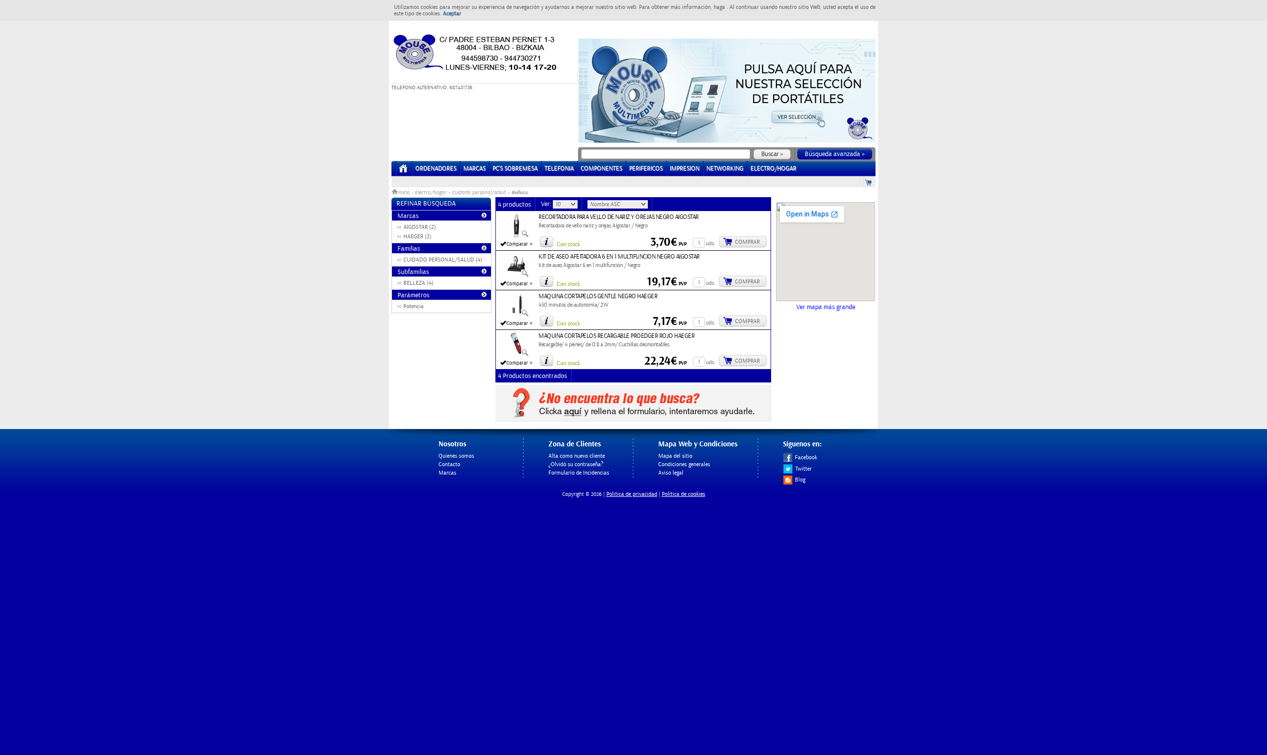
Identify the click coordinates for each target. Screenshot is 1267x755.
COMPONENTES (601, 168)
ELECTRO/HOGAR (773, 168)
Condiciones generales (684, 464)
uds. (711, 243)
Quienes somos (456, 456)
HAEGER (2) (417, 236)
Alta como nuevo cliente (576, 456)
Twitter (803, 469)
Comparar (517, 244)
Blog (800, 480)
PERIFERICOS (646, 168)
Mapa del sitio (675, 456)
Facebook (806, 457)
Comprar (747, 242)
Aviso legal (670, 473)
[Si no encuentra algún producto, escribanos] (633, 420)
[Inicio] (403, 171)
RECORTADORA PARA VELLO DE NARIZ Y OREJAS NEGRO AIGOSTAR (618, 217)
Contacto (449, 464)
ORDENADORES (435, 168)
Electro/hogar (430, 193)
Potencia (413, 306)
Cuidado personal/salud (479, 193)
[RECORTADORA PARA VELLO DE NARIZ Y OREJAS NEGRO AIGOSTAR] (516, 236)
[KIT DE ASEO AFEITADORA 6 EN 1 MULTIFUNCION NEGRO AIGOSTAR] (516, 275)
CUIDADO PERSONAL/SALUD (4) (443, 260)
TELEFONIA (559, 168)
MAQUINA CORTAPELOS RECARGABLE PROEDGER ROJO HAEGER (616, 336)
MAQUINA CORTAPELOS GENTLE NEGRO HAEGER (597, 296)
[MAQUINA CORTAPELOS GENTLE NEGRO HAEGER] (516, 315)
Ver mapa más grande (825, 307)
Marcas (474, 168)
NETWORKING (724, 168)
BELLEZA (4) (418, 283)
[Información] (546, 241)
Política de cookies (683, 494)
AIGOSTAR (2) (419, 227)
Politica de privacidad (631, 494)
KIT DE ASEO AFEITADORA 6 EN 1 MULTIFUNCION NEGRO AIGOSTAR (619, 257)
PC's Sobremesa (514, 168)
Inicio (404, 193)
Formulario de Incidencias (578, 473)
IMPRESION (684, 168)
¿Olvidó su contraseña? (575, 464)
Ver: (547, 204)
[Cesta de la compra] (869, 182)
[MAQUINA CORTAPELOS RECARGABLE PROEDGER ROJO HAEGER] (516, 355)
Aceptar (452, 13)
